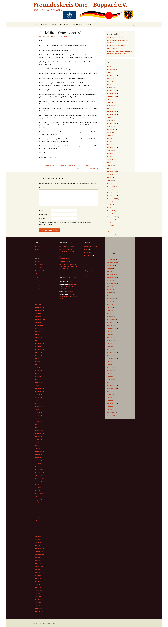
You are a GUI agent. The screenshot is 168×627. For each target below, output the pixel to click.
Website (42, 218)
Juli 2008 (109, 343)
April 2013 (110, 253)
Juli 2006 (109, 373)
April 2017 (110, 165)
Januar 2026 (110, 72)
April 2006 (110, 379)
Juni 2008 (110, 346)
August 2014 (110, 220)
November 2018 (111, 147)
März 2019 (110, 144)
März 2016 (110, 184)
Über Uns (44, 24)
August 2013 (110, 244)
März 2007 (110, 367)
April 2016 (110, 181)
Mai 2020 (109, 138)
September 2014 (112, 217)
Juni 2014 (110, 226)
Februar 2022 (111, 129)
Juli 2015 (109, 205)
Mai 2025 (109, 84)
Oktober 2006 (111, 370)
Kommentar (44, 188)
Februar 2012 (111, 274)
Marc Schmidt (63, 37)
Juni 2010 (110, 310)
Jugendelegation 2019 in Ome (85, 168)
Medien (88, 24)
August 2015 (110, 202)
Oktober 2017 (111, 156)
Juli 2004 (109, 397)
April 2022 (110, 126)
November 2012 (111, 256)
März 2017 (110, 169)
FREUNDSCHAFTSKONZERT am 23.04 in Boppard (68, 296)
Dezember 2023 (111, 111)
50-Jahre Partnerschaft (90, 246)
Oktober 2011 (111, 280)
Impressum (38, 246)
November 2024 (111, 93)
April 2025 (110, 87)
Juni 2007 (110, 364)
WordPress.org (88, 277)
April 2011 (110, 292)
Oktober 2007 (111, 355)
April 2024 (110, 105)
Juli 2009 (109, 331)
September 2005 (112, 388)
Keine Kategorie (88, 255)
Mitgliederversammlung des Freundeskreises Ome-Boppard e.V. (64, 165)
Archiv (70, 281)
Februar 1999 (111, 413)
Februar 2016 (111, 187)
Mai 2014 (109, 229)
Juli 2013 (109, 247)
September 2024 (112, 96)
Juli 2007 (109, 361)
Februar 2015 (111, 211)
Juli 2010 (109, 307)
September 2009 (112, 328)
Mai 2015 (109, 208)
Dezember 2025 (111, 75)
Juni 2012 (110, 268)
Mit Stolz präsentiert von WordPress (44, 623)
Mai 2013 (109, 250)
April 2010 (110, 316)
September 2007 (112, 358)
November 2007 (111, 352)
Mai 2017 (109, 162)
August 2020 (110, 132)
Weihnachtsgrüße (112, 48)
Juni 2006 (110, 376)
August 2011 (110, 286)
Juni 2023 (110, 117)
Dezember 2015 (111, 193)
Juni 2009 (110, 334)
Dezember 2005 (111, 385)
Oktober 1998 (111, 416)
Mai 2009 (109, 337)
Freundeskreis (64, 24)
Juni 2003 (110, 407)
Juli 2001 (109, 410)
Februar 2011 (111, 298)
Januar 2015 (110, 214)
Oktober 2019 (111, 141)
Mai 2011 (109, 289)
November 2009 (111, 322)
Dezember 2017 (111, 153)
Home (35, 24)
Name (41, 210)
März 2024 (110, 108)
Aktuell (54, 37)
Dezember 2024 (111, 90)
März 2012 (110, 271)
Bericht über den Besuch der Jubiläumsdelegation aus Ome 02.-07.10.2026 (68, 266)
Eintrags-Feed (88, 271)
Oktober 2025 (111, 78)
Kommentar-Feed (89, 274)
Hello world (87, 252)
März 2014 (110, 232)
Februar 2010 (111, 319)
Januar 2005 (110, 394)
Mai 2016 (109, 178)
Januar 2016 (110, 190)
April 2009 (110, 340)
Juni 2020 (110, 135)
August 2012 (110, 265)
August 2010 (110, 304)
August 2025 (110, 81)
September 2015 (112, 199)
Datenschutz (39, 249)
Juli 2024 (109, 99)
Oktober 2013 (111, 241)
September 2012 (112, 262)
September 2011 (112, 283)
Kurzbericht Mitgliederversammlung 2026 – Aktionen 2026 (67, 251)
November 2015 (111, 196)
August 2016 (110, 175)
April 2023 (110, 120)
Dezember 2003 (111, 404)
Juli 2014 (109, 223)
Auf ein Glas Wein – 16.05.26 (115, 37)
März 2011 (110, 295)
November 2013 (111, 238)
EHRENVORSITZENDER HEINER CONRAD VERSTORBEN (68, 286)
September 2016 (112, 172)
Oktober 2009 (111, 325)
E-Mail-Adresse (44, 214)
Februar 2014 (111, 235)
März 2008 (110, 349)
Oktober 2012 (111, 259)
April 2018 (110, 150)
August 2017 (110, 159)
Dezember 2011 (111, 277)
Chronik (53, 24)
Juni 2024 (110, 102)
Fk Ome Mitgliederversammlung (116, 45)
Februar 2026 (111, 69)
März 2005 (110, 391)
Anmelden (86, 268)
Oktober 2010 (111, 301)
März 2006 (110, 382)
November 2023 (111, 114)
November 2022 (111, 123)
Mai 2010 (109, 313)
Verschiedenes (77, 24)
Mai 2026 (109, 66)
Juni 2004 (110, 401)
